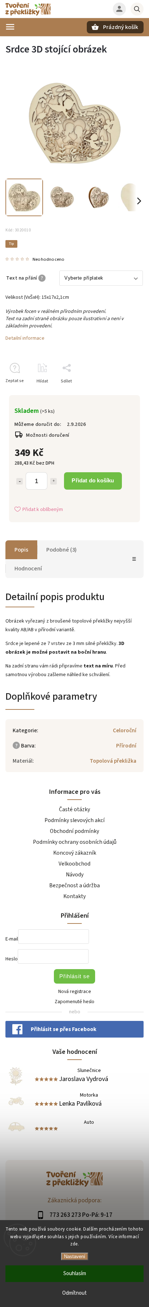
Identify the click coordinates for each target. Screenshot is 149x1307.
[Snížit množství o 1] (19, 481)
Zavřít (121, 394)
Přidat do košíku (93, 480)
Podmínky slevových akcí (74, 820)
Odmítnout (74, 1293)
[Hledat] (137, 9)
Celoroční (124, 730)
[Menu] (10, 26)
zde (74, 1244)
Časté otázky (74, 809)
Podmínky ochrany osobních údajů (74, 842)
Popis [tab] (21, 550)
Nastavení (74, 1256)
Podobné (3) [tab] (61, 550)
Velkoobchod (74, 864)
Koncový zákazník (74, 853)
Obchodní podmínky (74, 831)
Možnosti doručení (47, 435)
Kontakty (74, 896)
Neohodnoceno (48, 259)
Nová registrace (74, 991)
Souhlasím (74, 1273)
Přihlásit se (74, 976)
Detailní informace (24, 338)
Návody (75, 875)
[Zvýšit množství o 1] (53, 481)
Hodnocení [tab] (28, 569)
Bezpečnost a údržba (74, 885)
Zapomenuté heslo (74, 1001)
